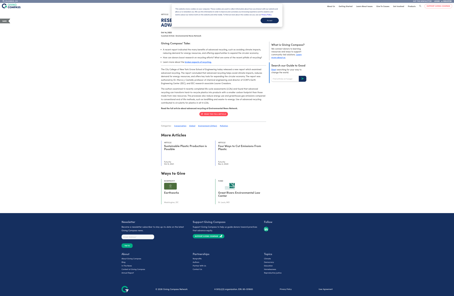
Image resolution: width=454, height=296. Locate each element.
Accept (269, 20)
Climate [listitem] (267, 258)
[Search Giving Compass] (420, 6)
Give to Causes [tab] (382, 6)
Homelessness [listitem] (270, 269)
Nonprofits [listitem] (197, 258)
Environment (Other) (207, 125)
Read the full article (215, 114)
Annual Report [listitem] (128, 272)
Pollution (224, 125)
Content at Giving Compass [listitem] (133, 269)
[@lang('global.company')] (11, 6)
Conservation (180, 125)
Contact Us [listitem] (197, 269)
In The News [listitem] (127, 265)
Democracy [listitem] (269, 262)
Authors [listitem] (196, 262)
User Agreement (326, 289)
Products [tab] (412, 6)
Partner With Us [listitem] (199, 265)
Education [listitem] (268, 265)
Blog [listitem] (123, 262)
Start (273, 69)
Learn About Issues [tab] (364, 6)
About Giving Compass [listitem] (131, 258)
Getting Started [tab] (345, 6)
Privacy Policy (286, 289)
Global (192, 125)
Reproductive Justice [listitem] (273, 272)
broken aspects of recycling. (198, 61)
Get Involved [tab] (398, 6)
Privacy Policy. (266, 15)
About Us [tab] (331, 6)
